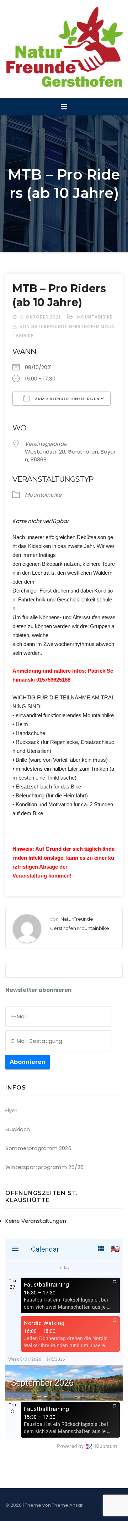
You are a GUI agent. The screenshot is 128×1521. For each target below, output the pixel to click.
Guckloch (17, 1129)
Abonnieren (28, 1062)
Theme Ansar (67, 1505)
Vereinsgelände (46, 443)
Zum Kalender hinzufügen (66, 399)
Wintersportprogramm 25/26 (44, 1167)
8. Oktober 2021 (41, 317)
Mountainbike (94, 317)
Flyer (11, 1110)
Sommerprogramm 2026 (38, 1148)
